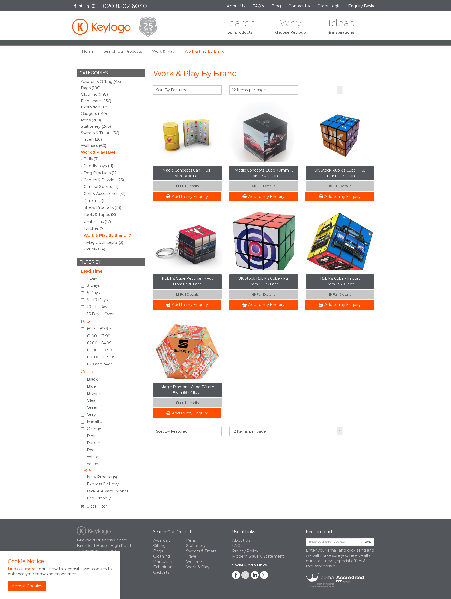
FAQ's (258, 6)
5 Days (93, 293)
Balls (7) (91, 159)
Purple (93, 443)
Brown (93, 393)
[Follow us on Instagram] (95, 6)
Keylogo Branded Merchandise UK (114, 26)
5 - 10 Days (97, 300)
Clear (92, 400)
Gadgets (161, 572)
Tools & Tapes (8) (100, 214)
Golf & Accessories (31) (105, 193)
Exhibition (163, 567)
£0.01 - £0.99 (99, 329)
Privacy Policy (245, 551)
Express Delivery (103, 484)
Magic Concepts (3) (104, 242)
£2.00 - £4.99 (99, 343)
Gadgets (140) (94, 113)
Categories (94, 72)
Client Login (329, 6)
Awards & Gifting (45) (101, 81)
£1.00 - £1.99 (98, 336)
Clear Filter (96, 506)
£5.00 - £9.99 (99, 350)
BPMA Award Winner (107, 491)
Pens (191, 540)
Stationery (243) (96, 126)
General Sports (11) (101, 186)
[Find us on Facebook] (76, 6)
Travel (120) (91, 139)
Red (91, 450)
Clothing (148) (94, 94)
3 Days (93, 285)
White (92, 457)
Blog (276, 6)
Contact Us (299, 6)
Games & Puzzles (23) (104, 180)
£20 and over (99, 364)
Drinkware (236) (96, 101)
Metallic (94, 421)
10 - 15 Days (98, 307)
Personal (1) (94, 200)
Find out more (21, 568)
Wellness (194, 561)
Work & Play (197, 567)
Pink (91, 436)
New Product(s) (102, 477)
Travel (191, 556)
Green (93, 407)
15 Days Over (100, 314)
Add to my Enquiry (190, 196)
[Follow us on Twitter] (82, 6)
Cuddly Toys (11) (98, 165)
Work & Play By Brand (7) (108, 235)
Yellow (93, 464)
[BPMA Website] (335, 579)
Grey (91, 414)
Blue (91, 386)
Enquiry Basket (363, 6)
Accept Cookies (27, 586)
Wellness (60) (93, 145)
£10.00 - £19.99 (101, 357)
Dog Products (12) (101, 172)
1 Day (92, 278)
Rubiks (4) (95, 249)
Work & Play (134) (98, 152)
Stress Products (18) (102, 207)
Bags (158, 551)
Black (92, 379)
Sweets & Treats (201, 551)
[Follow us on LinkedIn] (89, 6)
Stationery (196, 545)
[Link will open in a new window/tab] (236, 575)
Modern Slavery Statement (258, 556)
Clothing (161, 556)
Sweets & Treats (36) (100, 133)
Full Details (189, 186)
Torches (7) (94, 228)
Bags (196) (90, 87)
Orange (94, 429)
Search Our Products (173, 531)
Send (368, 541)
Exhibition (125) (95, 107)
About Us (236, 6)
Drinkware (163, 561)
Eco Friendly (99, 498)
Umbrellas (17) (97, 221)
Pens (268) (91, 120)
